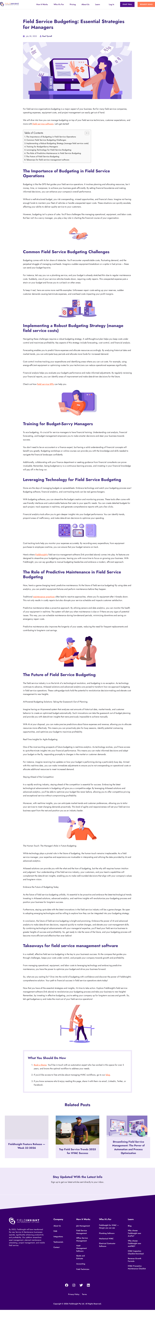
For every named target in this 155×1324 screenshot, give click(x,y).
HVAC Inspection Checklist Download (136, 1252)
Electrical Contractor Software (107, 1245)
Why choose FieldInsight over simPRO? (134, 1243)
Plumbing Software (106, 1233)
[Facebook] (66, 1285)
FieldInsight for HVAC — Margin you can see (109, 1226)
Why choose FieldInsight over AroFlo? (134, 1233)
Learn (97, 4)
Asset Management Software (81, 1248)
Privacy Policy (73, 1294)
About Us (85, 4)
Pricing (73, 4)
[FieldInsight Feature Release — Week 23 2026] (26, 1127)
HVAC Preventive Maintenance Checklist (137, 1267)
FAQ (55, 1231)
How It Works (42, 4)
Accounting (80, 1263)
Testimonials (58, 1242)
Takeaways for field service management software (47, 159)
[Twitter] (81, 1285)
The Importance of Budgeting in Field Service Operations (51, 136)
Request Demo (146, 4)
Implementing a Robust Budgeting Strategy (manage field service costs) (57, 143)
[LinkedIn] (88, 1285)
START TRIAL (127, 4)
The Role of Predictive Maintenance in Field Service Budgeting (54, 153)
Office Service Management (82, 1239)
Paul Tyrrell (47, 36)
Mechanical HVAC (106, 1238)
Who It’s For (59, 4)
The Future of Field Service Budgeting (42, 156)
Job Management (83, 1225)
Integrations (58, 1236)
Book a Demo (40, 1064)
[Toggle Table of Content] (86, 133)
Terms (84, 1294)
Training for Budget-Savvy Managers (42, 146)
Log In (111, 4)
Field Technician (82, 1269)
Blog (130, 1225)
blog (108, 1074)
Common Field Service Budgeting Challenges (46, 140)
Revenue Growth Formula (134, 1260)
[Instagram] (73, 1285)
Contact (56, 1247)
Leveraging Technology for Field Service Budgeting (49, 149)
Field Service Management (81, 1232)
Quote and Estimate (80, 1257)
